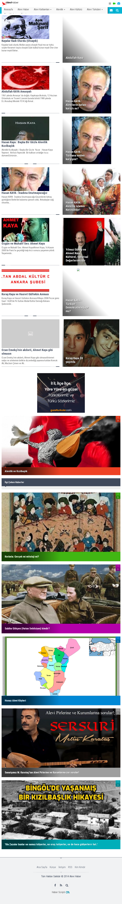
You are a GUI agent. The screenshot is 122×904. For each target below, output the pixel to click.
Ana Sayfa (42, 867)
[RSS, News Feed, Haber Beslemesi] (61, 885)
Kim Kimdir (80, 867)
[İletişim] (111, 10)
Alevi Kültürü (76, 9)
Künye (53, 867)
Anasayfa (8, 9)
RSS (70, 867)
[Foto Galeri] (118, 3)
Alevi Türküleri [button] (94, 9)
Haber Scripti (58, 892)
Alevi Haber (23, 9)
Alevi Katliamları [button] (41, 9)
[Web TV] (114, 3)
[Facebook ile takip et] (55, 885)
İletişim (62, 867)
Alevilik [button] (59, 9)
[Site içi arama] (117, 10)
